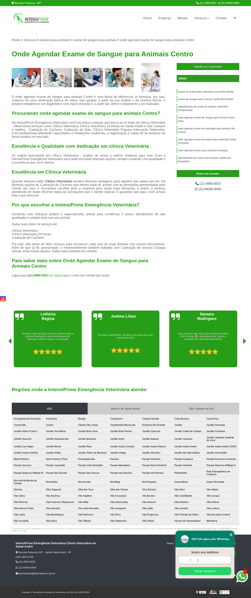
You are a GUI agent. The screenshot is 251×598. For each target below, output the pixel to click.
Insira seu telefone (205, 552)
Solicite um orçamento (208, 66)
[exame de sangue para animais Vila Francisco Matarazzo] (119, 77)
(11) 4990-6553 (207, 3)
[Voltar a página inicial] (31, 18)
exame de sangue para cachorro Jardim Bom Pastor (206, 99)
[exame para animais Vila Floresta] (150, 77)
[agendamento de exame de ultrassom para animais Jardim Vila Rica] (88, 77)
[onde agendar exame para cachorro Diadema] (26, 77)
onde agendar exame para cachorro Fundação (203, 150)
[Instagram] (3, 299)
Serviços (200, 18)
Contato (221, 18)
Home (147, 18)
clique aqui (61, 275)
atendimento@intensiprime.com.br (36, 573)
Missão (183, 18)
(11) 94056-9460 (229, 3)
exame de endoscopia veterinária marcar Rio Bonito (206, 91)
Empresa (164, 18)
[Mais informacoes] (234, 18)
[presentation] (4, 356)
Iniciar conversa (205, 571)
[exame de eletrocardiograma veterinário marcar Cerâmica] (57, 77)
